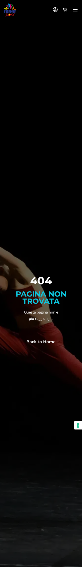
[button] (75, 10)
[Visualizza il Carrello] (64, 9)
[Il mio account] (55, 9)
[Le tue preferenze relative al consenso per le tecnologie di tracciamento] (78, 425)
